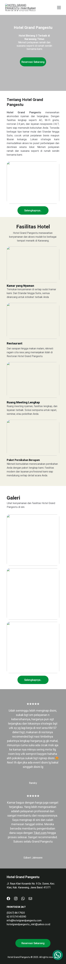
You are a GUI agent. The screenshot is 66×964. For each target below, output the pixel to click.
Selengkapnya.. (33, 210)
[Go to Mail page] (30, 898)
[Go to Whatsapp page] (23, 898)
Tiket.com (40, 833)
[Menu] (59, 7)
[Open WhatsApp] (58, 955)
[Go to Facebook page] (8, 898)
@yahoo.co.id (42, 924)
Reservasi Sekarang (33, 61)
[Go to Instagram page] (15, 898)
